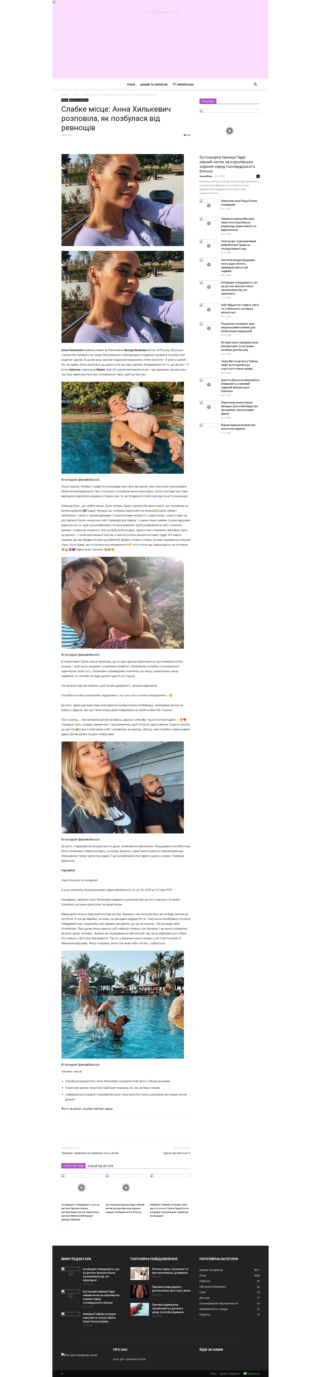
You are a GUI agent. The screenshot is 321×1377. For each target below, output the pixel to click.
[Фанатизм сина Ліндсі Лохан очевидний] (209, 205)
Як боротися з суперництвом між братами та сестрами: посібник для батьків (239, 346)
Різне (131, 84)
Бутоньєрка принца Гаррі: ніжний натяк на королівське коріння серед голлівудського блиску (125, 1208)
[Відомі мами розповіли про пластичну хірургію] (209, 429)
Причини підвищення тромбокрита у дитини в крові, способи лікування (168, 1308)
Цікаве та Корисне (154, 84)
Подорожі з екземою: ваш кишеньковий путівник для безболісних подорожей (238, 327)
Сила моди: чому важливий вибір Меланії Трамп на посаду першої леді (238, 245)
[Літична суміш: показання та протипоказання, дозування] (139, 1273)
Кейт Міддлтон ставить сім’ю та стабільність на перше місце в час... (240, 308)
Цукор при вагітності (177, 1153)
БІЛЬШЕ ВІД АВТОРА (100, 1166)
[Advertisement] (160, 52)
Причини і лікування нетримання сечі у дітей (89, 1153)
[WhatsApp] (90, 143)
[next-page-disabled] (69, 1227)
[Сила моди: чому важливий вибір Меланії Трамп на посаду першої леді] (209, 245)
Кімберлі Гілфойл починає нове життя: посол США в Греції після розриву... (99, 1318)
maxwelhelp (206, 176)
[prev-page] (63, 1227)
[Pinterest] (82, 143)
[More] (99, 143)
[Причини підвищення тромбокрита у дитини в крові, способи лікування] (139, 1309)
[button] (255, 85)
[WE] (160, 12)
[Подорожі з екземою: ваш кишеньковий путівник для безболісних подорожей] (209, 328)
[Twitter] (73, 143)
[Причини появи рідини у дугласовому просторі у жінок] (139, 1291)
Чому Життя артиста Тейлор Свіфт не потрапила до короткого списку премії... (239, 365)
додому (65, 94)
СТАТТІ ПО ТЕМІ (73, 1166)
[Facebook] (65, 143)
